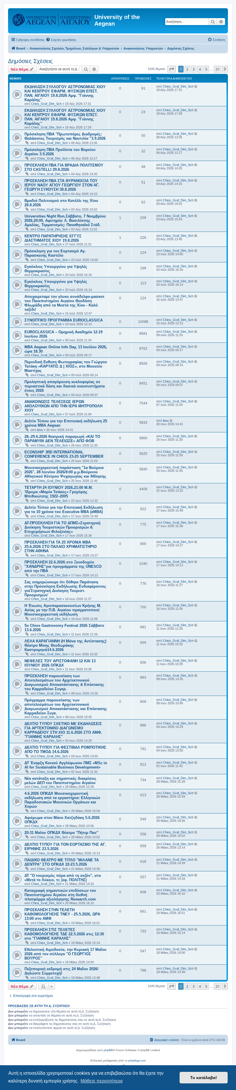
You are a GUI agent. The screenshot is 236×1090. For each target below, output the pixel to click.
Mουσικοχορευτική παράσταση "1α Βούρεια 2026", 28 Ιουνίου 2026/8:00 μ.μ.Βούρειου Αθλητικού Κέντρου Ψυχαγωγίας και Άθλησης (65, 471)
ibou (40, 430)
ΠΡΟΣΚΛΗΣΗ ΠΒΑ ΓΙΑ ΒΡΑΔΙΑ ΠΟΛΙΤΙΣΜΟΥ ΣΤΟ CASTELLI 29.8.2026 (63, 167)
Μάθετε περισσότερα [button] (102, 1080)
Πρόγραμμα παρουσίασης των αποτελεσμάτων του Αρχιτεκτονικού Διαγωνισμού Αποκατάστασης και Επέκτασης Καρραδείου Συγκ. (65, 706)
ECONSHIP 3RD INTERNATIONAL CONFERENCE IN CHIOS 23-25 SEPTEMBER (63, 454)
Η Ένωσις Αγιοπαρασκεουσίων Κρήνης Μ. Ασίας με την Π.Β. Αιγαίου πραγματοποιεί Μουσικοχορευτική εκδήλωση (62, 609)
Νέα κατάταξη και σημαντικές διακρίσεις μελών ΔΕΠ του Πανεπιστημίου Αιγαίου (60, 780)
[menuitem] (61, 39)
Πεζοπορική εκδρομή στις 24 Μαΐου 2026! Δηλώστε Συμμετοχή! (61, 971)
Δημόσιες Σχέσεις (30, 61)
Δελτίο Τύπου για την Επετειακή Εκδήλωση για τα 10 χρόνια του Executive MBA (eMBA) (63, 509)
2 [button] (187, 69)
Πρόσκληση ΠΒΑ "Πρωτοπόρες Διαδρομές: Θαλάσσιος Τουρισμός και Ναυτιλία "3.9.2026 (65, 136)
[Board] (51, 19)
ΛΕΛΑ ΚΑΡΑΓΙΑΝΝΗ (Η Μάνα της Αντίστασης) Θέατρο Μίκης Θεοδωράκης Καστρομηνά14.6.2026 (65, 645)
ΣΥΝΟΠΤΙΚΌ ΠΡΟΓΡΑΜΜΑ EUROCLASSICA (63, 320)
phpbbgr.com (137, 1060)
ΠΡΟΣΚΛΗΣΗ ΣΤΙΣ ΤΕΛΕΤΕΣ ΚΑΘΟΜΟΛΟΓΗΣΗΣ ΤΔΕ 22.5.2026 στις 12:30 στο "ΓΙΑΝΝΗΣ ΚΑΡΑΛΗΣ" (64, 934)
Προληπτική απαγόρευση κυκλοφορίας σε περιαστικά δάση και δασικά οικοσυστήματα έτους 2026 (64, 386)
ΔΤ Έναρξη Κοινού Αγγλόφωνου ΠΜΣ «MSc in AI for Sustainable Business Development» (65, 765)
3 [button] (194, 69)
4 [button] (200, 69)
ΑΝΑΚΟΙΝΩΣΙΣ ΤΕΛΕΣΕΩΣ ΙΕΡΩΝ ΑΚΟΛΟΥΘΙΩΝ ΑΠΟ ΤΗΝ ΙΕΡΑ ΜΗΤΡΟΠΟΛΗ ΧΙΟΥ (63, 406)
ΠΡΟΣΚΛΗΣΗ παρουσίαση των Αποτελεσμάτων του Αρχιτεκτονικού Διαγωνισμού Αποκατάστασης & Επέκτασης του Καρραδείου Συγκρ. (64, 682)
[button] (171, 69)
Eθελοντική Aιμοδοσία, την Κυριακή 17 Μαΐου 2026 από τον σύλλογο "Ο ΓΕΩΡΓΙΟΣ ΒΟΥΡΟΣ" (65, 953)
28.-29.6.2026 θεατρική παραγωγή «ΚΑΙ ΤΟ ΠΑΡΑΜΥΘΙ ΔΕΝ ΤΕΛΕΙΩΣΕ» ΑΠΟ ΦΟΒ (62, 438)
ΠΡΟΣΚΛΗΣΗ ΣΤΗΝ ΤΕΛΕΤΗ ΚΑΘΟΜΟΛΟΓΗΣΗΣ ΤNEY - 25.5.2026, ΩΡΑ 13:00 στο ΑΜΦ (62, 914)
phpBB (108, 1050)
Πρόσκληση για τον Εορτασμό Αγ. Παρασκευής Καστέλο (55, 253)
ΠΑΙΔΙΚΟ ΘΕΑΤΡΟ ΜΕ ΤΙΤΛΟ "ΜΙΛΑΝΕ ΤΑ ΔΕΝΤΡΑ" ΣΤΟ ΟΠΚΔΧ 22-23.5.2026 (61, 862)
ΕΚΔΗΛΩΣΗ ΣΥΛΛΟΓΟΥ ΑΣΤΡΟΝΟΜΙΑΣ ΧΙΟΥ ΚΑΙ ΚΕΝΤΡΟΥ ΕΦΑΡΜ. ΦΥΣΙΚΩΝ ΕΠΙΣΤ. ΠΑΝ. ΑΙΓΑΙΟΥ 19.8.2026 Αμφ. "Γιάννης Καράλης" (65, 93)
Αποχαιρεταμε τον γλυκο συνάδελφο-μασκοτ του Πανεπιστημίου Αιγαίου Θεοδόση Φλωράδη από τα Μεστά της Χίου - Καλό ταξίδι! (64, 303)
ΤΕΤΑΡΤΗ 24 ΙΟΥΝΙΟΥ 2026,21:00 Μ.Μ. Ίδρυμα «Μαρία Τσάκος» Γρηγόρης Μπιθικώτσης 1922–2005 (58, 491)
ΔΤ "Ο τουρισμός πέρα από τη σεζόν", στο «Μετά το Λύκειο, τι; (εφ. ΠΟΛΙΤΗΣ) (62, 877)
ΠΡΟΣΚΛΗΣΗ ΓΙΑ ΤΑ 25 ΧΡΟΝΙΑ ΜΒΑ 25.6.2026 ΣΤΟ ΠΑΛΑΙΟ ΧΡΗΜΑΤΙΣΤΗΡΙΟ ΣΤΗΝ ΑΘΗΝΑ (60, 546)
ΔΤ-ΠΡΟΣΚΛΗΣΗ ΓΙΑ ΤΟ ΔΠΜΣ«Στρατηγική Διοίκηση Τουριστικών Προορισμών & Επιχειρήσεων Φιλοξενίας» (62, 527)
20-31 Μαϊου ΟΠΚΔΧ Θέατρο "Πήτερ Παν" (61, 832)
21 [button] (218, 69)
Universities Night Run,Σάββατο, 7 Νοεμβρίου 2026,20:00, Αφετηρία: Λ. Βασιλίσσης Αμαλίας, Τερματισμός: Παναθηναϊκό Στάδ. (65, 220)
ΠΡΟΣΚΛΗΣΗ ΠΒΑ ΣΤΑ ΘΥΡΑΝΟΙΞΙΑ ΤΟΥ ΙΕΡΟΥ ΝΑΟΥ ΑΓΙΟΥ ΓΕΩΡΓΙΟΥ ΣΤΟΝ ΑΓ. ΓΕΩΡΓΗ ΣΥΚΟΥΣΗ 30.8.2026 (61, 185)
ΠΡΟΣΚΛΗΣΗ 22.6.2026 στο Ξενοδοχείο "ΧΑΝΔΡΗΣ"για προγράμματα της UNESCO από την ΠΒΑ (63, 566)
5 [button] (206, 69)
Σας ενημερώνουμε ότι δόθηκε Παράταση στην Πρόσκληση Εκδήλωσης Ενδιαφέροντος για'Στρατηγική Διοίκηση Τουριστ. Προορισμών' (65, 588)
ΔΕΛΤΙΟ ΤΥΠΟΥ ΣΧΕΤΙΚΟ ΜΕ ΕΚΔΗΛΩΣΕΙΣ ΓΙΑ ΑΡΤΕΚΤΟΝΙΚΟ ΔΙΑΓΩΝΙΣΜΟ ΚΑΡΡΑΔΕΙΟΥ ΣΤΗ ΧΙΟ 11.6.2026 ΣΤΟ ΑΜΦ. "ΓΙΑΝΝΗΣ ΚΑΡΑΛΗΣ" (63, 730)
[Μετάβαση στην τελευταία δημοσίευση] (196, 86)
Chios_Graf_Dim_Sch (46, 103)
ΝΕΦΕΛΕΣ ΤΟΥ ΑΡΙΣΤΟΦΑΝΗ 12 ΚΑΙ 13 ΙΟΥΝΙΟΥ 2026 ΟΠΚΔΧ (60, 663)
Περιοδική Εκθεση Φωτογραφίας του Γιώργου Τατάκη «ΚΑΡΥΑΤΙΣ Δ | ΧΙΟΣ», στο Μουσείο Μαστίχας (65, 366)
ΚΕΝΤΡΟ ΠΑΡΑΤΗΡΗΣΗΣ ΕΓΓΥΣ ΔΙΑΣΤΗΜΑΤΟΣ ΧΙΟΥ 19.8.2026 (52, 238)
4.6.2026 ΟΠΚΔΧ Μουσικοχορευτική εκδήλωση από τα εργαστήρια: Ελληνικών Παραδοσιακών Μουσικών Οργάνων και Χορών (62, 800)
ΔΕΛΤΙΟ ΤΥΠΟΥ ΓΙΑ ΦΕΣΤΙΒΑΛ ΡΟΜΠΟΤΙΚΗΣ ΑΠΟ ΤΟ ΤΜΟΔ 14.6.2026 (65, 749)
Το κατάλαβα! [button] (203, 1077)
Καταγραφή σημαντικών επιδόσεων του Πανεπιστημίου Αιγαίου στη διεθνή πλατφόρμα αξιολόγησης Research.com (60, 894)
